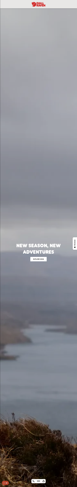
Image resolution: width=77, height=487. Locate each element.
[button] (44, 481)
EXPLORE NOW (38, 259)
